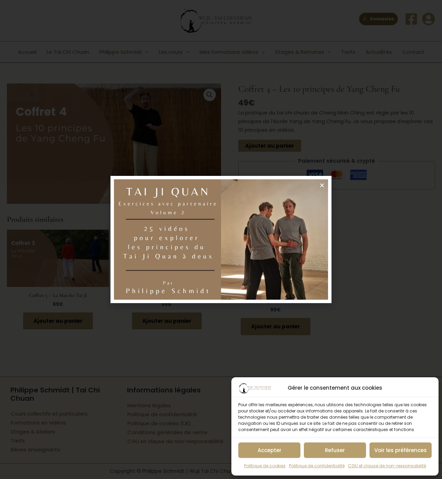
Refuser (335, 450)
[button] (322, 185)
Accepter (269, 450)
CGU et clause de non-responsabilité (387, 466)
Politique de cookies (265, 466)
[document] (221, 239)
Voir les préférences (400, 450)
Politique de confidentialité (317, 466)
